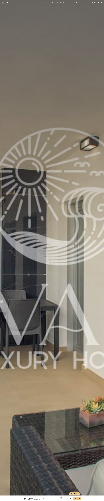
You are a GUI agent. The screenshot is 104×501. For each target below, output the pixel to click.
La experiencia (71, 2)
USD (101, 2)
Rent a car (78, 2)
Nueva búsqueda (58, 2)
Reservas (65, 2)
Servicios (88, 2)
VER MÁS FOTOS (75, 493)
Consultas (94, 2)
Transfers (83, 2)
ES (98, 2)
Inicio (52, 2)
